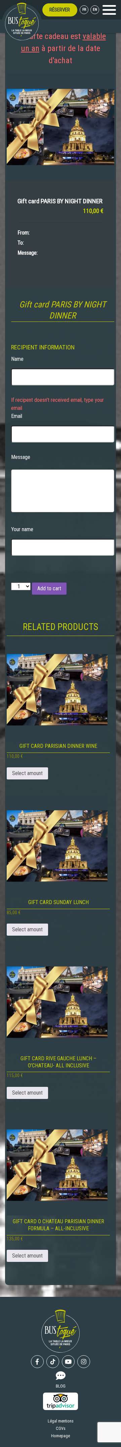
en (95, 9)
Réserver (59, 10)
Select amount (27, 773)
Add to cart (49, 588)
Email (16, 416)
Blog (61, 1386)
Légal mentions (61, 1421)
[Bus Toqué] (22, 21)
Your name (22, 529)
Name (17, 359)
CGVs (61, 1428)
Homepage (60, 1436)
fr (84, 9)
